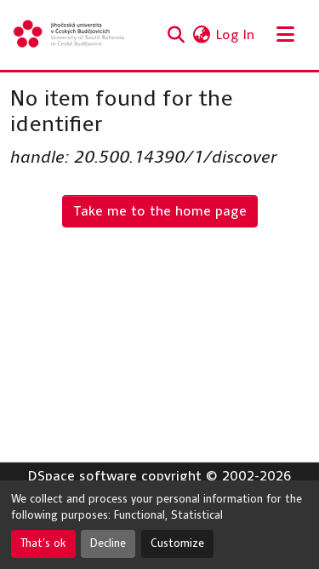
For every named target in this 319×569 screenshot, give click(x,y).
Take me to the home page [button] (160, 211)
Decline (108, 543)
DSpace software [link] (82, 476)
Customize (177, 543)
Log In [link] (235, 34)
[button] (69, 35)
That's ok (43, 543)
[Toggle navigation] (285, 35)
